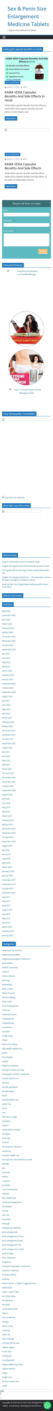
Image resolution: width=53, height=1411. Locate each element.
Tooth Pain (6, 1351)
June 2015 (6, 914)
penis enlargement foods (12, 1240)
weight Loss (7, 1377)
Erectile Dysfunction (10, 1078)
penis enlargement (12, 82)
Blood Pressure (8, 993)
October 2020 (8, 786)
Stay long (6, 1330)
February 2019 (8, 820)
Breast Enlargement (10, 1006)
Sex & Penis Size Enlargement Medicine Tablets (28, 16)
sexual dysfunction (9, 1309)
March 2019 (7, 816)
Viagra (4, 1373)
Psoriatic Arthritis (9, 1275)
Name (6, 210)
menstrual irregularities (11, 1202)
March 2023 (7, 671)
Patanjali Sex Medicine (11, 1228)
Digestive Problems (10, 1065)
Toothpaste (7, 1356)
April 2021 (6, 764)
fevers (4, 1095)
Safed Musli (7, 1287)
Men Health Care (9, 1198)
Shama (5, 1313)
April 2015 (6, 922)
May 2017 (6, 901)
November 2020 (9, 782)
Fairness (5, 1082)
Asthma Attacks (8, 976)
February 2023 (8, 675)
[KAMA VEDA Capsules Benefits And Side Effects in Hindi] (26, 68)
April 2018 (6, 863)
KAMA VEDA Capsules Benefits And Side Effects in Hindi (25, 96)
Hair (3, 1112)
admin (25, 87)
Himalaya (6, 1134)
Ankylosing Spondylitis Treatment (16, 959)
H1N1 (4, 1108)
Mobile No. (8, 221)
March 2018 (7, 867)
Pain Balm (6, 1219)
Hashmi (5, 1125)
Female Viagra (8, 1091)
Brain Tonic (7, 1001)
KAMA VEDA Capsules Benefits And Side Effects (23, 166)
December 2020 (8, 777)
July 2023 (6, 653)
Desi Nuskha (7, 1057)
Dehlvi (4, 1053)
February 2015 (8, 931)
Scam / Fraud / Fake (10, 1292)
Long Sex (6, 1181)
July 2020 (6, 799)
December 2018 (8, 828)
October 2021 (8, 739)
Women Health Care (10, 1381)
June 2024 (6, 619)
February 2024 (8, 628)
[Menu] (4, 37)
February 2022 (8, 722)
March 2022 (7, 717)
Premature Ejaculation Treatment (16, 1266)
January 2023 (7, 679)
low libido (6, 1185)
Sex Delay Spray (8, 1296)
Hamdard (6, 1121)
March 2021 (7, 769)
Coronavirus (7, 1027)
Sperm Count (7, 1326)
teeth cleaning (8, 1339)
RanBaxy (5, 1279)
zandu (4, 1385)
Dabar (4, 1040)
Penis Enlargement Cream (13, 1236)
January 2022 (7, 726)
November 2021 (9, 735)
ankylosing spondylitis (11, 954)
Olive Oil (5, 1215)
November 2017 (9, 884)
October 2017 (8, 888)
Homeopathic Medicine (11, 1146)
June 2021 (6, 756)
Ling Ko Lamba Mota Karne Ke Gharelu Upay (20, 562)
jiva (3, 1168)
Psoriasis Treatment (10, 1270)
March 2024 (7, 624)
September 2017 (9, 892)
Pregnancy (6, 1262)
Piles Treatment (8, 1257)
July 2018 (6, 850)
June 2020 (6, 803)
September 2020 (9, 790)
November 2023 (9, 641)
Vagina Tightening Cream (12, 1364)
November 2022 (9, 683)
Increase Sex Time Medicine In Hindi (17, 1159)
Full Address (9, 231)
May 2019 (6, 807)
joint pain (6, 1172)
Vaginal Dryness (8, 1368)
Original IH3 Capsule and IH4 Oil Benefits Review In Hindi (25, 566)
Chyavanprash (8, 1018)
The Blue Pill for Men (11, 1343)
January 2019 (7, 824)
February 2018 (8, 871)
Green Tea (6, 1104)
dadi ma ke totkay (9, 1044)
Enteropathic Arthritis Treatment (15, 1074)
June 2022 (6, 705)
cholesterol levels (9, 1014)
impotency (6, 1151)
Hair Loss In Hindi (9, 1117)
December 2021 (8, 730)
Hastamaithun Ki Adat (11, 1129)
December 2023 (8, 636)
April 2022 (6, 713)
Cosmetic (6, 1031)
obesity (5, 1211)
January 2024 (7, 632)
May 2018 (6, 858)
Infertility (5, 1164)
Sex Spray (6, 1304)
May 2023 (6, 662)
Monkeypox (7, 1206)
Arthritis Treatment (10, 967)
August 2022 (7, 696)
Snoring (5, 1321)
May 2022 (6, 709)
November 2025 (9, 615)
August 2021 (7, 747)
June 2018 (6, 854)
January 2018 (7, 875)
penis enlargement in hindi (13, 1249)
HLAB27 (5, 1142)
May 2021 (6, 760)
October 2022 (8, 688)
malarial (5, 1193)
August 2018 (7, 846)
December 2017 (8, 880)
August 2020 (7, 794)
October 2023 (8, 645)
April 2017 (6, 905)
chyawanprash (8, 1023)
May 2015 (6, 918)
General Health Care (10, 1100)
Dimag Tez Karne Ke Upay (13, 1070)
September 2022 (9, 692)
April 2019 (6, 811)
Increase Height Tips (10, 1155)
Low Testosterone (9, 1189)
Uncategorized (8, 1360)
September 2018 (9, 841)
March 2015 (7, 927)
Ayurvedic (6, 980)
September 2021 (9, 743)
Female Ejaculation (10, 1087)
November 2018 (9, 833)
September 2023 (9, 649)
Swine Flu (6, 1334)
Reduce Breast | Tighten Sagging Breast (19, 1283)
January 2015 (7, 935)
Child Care (6, 1010)
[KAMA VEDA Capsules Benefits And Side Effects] (26, 140)
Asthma (5, 971)
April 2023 (6, 666)
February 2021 (8, 773)
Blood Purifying (8, 997)
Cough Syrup (7, 1036)
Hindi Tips (6, 1138)
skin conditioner (8, 1317)
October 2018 (8, 837)
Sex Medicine (7, 1300)
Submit (43, 251)
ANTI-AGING (7, 963)
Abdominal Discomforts (12, 950)
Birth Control (7, 989)
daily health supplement (12, 1048)
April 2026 (6, 611)
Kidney (5, 1176)
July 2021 (6, 752)
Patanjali (5, 1223)
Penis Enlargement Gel (11, 1245)
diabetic (5, 1061)
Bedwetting (7, 984)
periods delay (7, 1253)
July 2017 (6, 897)
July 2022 (6, 700)
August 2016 (7, 910)
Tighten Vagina (8, 1347)
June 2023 (6, 658)
